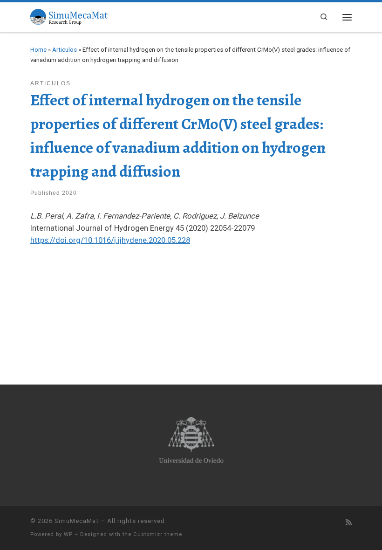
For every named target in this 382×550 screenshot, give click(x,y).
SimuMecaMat (77, 520)
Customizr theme (157, 534)
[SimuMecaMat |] (69, 15)
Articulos (64, 49)
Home (38, 49)
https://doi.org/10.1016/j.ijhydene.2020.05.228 (110, 240)
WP (68, 534)
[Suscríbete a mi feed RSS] (349, 522)
